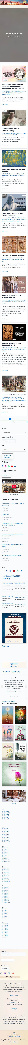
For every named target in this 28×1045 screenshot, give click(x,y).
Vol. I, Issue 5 (5, 929)
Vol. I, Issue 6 (5, 931)
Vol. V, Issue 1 (5, 847)
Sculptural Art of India (15, 258)
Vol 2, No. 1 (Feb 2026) (7, 583)
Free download (20, 739)
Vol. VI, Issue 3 (5, 831)
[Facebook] (1, 973)
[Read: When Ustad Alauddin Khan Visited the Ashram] (14, 202)
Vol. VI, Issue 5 (5, 834)
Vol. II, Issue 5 (5, 914)
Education (8, 173)
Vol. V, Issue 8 (5, 856)
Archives (4, 966)
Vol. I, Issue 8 (5, 934)
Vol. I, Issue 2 (5, 925)
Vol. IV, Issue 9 (5, 878)
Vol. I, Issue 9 (5, 935)
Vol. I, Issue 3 (5, 926)
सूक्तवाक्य (14, 664)
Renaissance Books (8, 701)
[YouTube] (13, 973)
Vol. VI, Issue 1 (5, 828)
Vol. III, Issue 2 (5, 888)
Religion (24, 91)
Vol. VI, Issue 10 (5, 840)
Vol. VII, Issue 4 (5, 814)
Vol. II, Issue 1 (5, 908)
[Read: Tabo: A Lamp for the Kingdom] (14, 383)
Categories (3, 951)
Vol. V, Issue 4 (5, 852)
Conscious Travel (6, 397)
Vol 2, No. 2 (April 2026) (20, 583)
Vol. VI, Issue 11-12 (6, 841)
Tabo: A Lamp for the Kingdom (14, 394)
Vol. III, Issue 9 (5, 899)
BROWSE (14, 803)
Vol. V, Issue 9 (5, 858)
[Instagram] (5, 973)
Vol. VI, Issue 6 (5, 836)
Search (2, 957)
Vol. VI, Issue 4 (5, 833)
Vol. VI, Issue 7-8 (5, 837)
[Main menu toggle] (26, 6)
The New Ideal (9, 92)
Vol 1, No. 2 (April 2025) (20, 597)
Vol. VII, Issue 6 (5, 817)
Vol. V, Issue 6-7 (5, 855)
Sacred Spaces (11, 398)
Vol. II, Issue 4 (5, 913)
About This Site (14, 995)
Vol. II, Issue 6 (5, 916)
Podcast (5, 646)
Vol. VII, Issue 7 (5, 818)
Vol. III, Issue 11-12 (6, 902)
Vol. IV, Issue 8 (5, 876)
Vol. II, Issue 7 (5, 917)
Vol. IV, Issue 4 (5, 872)
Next (14, 422)
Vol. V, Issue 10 (5, 859)
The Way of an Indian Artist (19, 219)
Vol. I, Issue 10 (5, 937)
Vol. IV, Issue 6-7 (5, 875)
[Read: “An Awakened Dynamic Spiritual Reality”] (14, 117)
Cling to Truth (5, 514)
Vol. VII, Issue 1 (5, 811)
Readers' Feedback (11, 671)
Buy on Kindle (20, 756)
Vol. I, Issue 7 (5, 932)
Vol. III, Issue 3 (5, 890)
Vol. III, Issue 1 (5, 887)
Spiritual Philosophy (15, 133)
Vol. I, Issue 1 (5, 923)
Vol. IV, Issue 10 (5, 879)
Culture (9, 217)
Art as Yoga (4, 217)
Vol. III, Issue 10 (5, 900)
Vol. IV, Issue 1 (5, 867)
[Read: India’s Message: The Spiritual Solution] (14, 158)
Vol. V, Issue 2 (5, 849)
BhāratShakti (13, 1002)
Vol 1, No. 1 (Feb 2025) (7, 596)
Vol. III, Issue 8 (5, 897)
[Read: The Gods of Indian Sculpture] (14, 244)
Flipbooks (14, 666)
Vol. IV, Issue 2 (5, 869)
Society (22, 173)
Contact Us (14, 1010)
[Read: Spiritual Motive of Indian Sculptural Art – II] (14, 332)
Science (4, 92)
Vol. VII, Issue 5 (5, 815)
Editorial (4, 173)
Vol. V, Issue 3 (5, 850)
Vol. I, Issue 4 (5, 928)
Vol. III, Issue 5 (5, 893)
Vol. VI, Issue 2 (5, 830)
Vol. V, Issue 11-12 (6, 861)
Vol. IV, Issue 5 (5, 873)
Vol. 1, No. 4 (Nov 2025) (20, 604)
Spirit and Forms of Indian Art (12, 400)
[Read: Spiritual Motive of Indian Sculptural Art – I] (14, 284)
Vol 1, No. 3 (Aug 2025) (7, 603)
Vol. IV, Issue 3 (5, 870)
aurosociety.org (14, 1042)
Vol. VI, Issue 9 (5, 838)
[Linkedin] (9, 973)
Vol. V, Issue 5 (5, 853)
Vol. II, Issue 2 (5, 910)
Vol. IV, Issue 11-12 (6, 881)
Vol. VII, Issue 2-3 (6, 812)
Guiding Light (9, 300)
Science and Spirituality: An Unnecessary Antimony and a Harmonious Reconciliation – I (13, 86)
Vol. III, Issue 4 (5, 891)
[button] (7, 456)
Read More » (5, 104)
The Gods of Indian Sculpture (13, 255)
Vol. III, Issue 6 (5, 894)
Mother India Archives (16, 91)
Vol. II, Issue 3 (5, 911)
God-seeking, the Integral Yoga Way (11, 555)
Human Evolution (6, 91)
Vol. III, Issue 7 (5, 896)
